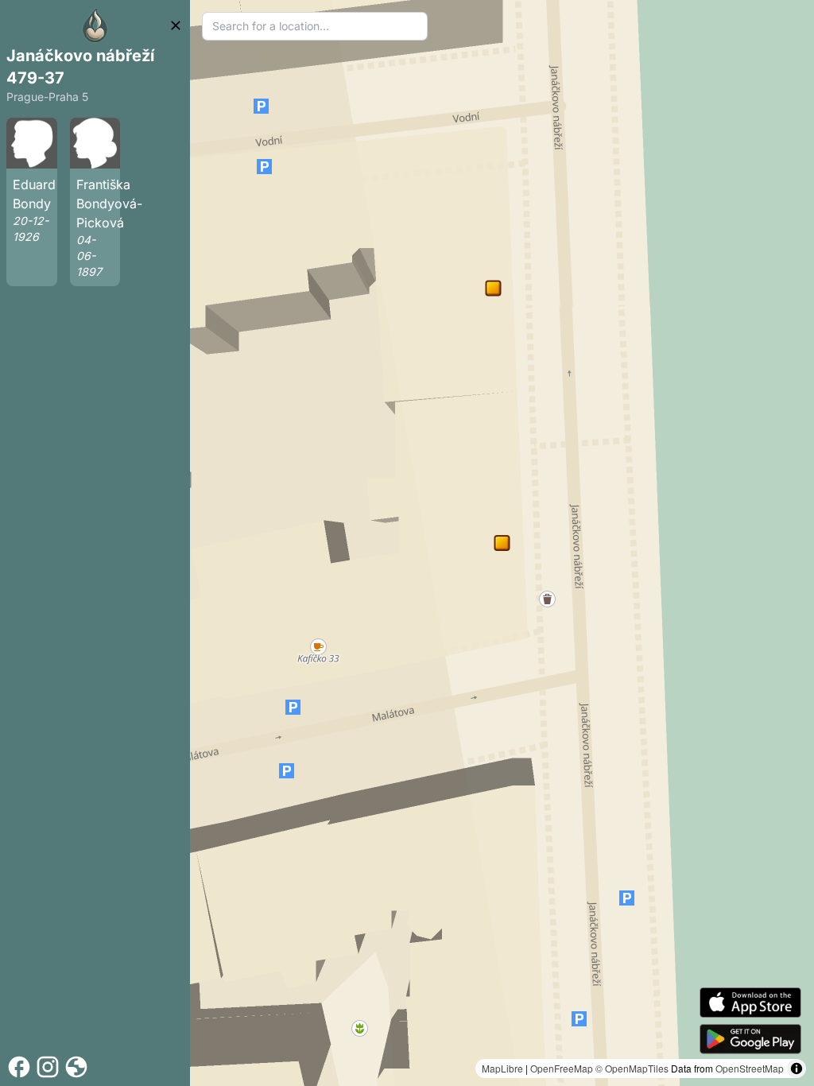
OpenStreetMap (749, 1068)
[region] (502, 543)
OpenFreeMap (561, 1068)
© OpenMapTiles (632, 1068)
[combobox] (315, 26)
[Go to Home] (95, 25)
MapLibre (502, 1068)
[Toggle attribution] (796, 1068)
